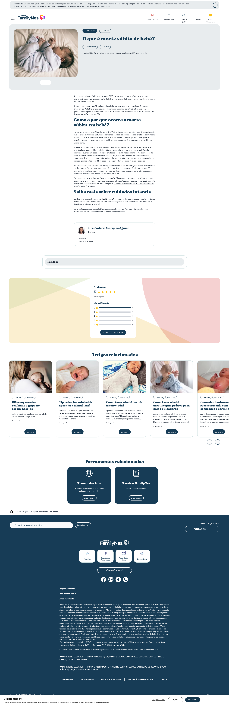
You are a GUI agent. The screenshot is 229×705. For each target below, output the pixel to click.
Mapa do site (67, 679)
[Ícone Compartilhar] (47, 82)
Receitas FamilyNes (136, 483)
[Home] (31, 18)
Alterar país (200, 529)
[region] (114, 700)
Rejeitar (175, 700)
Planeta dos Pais (89, 483)
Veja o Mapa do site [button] (68, 593)
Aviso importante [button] (67, 598)
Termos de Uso (87, 679)
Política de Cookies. (102, 702)
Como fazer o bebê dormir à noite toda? (124, 404)
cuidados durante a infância (143, 199)
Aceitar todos (192, 700)
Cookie (164, 679)
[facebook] (103, 579)
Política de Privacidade (111, 679)
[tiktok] (118, 579)
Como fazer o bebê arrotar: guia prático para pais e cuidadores (171, 405)
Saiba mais (105, 6)
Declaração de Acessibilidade (140, 679)
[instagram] (111, 579)
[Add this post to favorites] (43, 82)
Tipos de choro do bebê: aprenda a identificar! (75, 404)
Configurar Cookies (158, 700)
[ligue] (125, 579)
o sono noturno (87, 101)
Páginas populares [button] (67, 588)
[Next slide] (217, 442)
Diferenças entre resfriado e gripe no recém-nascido (26, 405)
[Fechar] (215, 5)
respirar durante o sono (120, 160)
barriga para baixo (110, 165)
